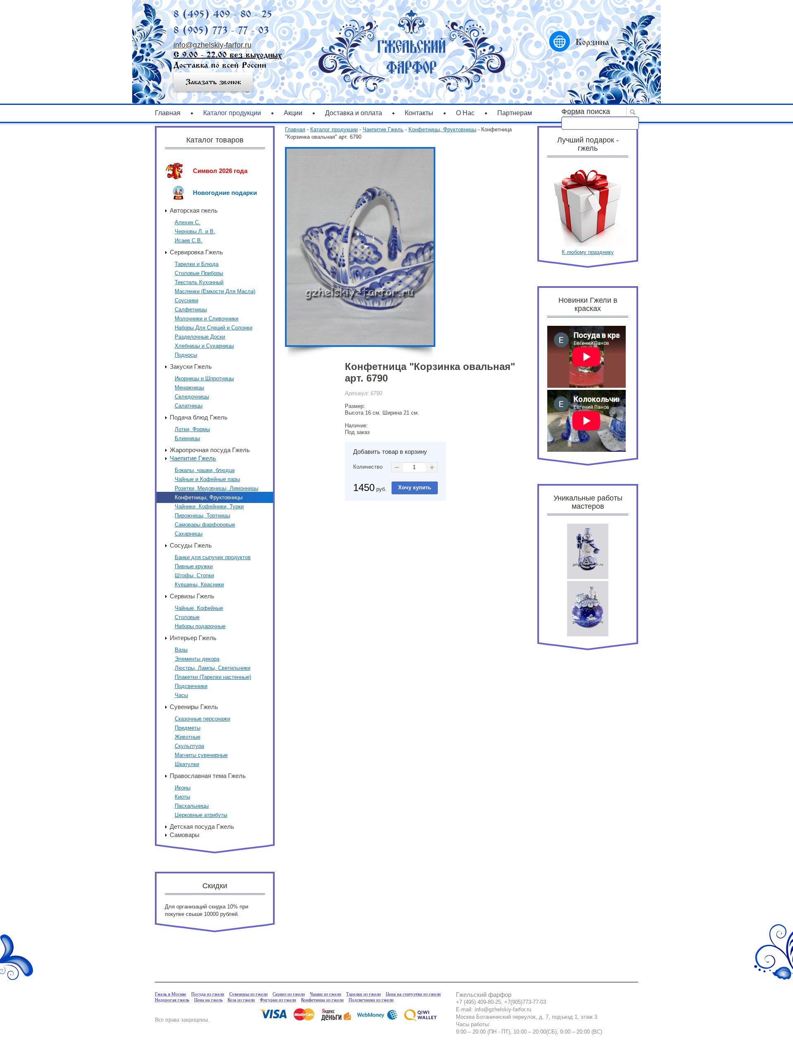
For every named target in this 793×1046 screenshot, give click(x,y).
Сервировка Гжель (196, 252)
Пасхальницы (192, 806)
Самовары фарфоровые (205, 525)
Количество (367, 467)
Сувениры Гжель (194, 706)
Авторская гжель (194, 210)
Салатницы (188, 406)
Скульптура (189, 746)
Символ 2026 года (220, 170)
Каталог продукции (232, 112)
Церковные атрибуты (201, 815)
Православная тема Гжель (208, 775)
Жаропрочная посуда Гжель (210, 449)
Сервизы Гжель (192, 596)
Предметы (187, 728)
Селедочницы (192, 397)
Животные (187, 737)
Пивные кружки (194, 566)
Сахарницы (188, 534)
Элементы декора (197, 659)
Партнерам (514, 112)
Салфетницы (191, 309)
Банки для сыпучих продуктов (213, 557)
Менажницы (189, 387)
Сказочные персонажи (202, 719)
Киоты (182, 797)
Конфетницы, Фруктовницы (208, 497)
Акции (293, 112)
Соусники (186, 300)
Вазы (181, 650)
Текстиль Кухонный (199, 282)
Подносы (186, 355)
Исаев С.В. (188, 240)
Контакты (419, 112)
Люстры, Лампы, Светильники (212, 668)
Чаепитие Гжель (193, 458)
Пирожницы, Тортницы (202, 515)
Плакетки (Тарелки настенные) (213, 677)
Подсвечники (191, 686)
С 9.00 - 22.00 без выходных (227, 55)
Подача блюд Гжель (199, 417)
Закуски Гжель (191, 366)
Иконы (182, 788)
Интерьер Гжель (193, 637)
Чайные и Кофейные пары (207, 479)
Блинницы (187, 438)
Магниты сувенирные (201, 755)
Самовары (184, 834)
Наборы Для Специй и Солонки (213, 328)
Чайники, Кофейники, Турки (209, 506)
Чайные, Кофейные (199, 608)
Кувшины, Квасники (199, 584)
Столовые (187, 617)
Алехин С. (187, 222)
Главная (167, 112)
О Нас (465, 112)
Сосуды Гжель (191, 545)
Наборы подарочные (200, 626)
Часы (181, 695)
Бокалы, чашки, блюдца (205, 470)
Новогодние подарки (225, 192)
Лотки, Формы (192, 429)
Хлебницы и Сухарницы (204, 346)
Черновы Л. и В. (195, 231)
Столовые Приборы (199, 273)
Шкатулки (187, 764)
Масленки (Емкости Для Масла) (215, 291)
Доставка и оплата (353, 112)
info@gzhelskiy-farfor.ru (212, 45)
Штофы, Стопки (194, 575)
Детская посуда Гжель (202, 826)
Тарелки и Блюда (196, 264)
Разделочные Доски (200, 337)
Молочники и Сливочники (206, 318)
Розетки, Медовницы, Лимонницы (216, 488)
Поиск (572, 113)
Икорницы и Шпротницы (204, 378)
